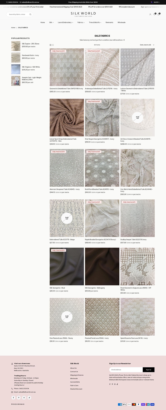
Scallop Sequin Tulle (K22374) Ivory (133, 240)
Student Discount (76, 389)
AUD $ (156, 2)
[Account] (150, 14)
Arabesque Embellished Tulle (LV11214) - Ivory (101, 89)
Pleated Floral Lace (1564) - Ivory (97, 338)
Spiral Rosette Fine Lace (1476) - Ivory (134, 338)
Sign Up (148, 370)
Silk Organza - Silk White (31, 67)
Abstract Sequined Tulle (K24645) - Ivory (65, 189)
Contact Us (74, 371)
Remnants (109, 22)
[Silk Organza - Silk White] (15, 69)
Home (43, 22)
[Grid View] (50, 45)
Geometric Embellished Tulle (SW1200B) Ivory (66, 89)
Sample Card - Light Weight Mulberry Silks (32, 79)
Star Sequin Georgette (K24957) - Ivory (99, 139)
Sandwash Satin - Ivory (30, 55)
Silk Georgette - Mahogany (95, 288)
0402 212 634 (13, 2)
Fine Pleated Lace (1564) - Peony (61, 338)
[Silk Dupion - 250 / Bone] (15, 46)
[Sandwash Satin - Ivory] (15, 58)
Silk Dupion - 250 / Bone (30, 44)
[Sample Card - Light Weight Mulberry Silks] (15, 81)
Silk (50, 22)
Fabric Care (74, 385)
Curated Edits (75, 382)
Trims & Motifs (94, 22)
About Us (73, 368)
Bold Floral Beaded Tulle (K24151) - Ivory (99, 189)
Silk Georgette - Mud (57, 288)
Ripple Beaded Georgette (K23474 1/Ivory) (100, 240)
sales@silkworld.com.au (30, 2)
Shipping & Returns (77, 375)
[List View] (53, 45)
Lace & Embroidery (65, 22)
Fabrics (80, 22)
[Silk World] (83, 14)
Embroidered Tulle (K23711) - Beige (62, 240)
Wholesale (121, 22)
